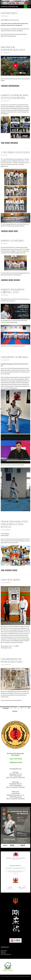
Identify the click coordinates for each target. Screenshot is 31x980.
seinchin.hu (3, 953)
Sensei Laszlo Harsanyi (13, 249)
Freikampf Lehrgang (14, 357)
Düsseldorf (4, 280)
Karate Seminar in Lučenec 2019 (12, 291)
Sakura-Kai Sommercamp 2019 (13, 48)
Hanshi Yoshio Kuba (7, 695)
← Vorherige (5, 708)
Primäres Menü (29, 6)
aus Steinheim (25, 251)
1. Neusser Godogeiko (15, 152)
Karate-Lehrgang (12, 240)
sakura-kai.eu (4, 950)
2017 (3, 570)
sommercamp (14, 142)
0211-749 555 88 (16, 759)
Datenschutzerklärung (21, 976)
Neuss (16, 231)
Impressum (28, 976)
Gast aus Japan (10, 579)
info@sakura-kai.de (15, 762)
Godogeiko (4, 231)
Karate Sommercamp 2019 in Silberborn (14, 96)
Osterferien (9, 13)
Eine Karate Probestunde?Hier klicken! (15, 754)
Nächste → (15, 711)
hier (24, 346)
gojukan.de (3, 951)
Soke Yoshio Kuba (24, 299)
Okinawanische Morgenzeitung (12, 660)
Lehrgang (17, 280)
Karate (7, 142)
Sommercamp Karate (14, 85)
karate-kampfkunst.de (6, 954)
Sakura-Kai (4, 85)
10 (28, 708)
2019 (3, 142)
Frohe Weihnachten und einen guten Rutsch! (14, 524)
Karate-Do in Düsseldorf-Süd (9, 6)
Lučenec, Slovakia (5, 322)
